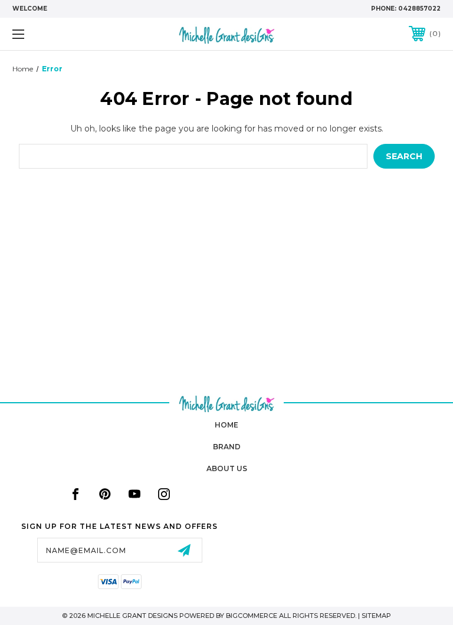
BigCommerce (251, 615)
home (226, 424)
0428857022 (419, 8)
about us (226, 468)
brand (227, 446)
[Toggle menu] (55, 34)
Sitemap (376, 615)
